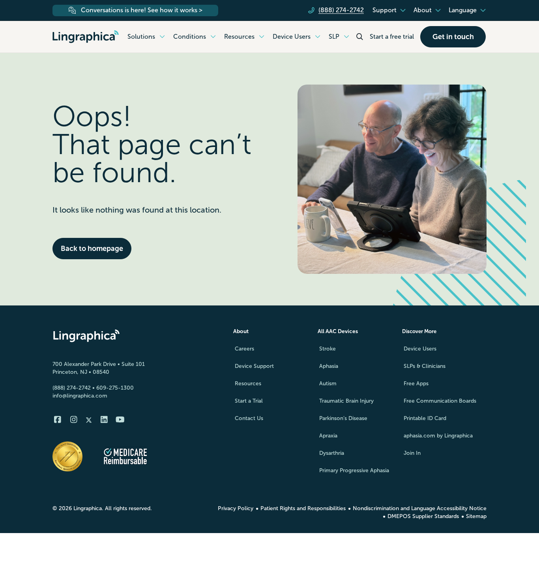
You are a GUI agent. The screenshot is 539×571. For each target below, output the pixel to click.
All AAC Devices (338, 331)
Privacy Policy (235, 508)
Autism (328, 383)
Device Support (254, 366)
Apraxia (328, 436)
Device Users (420, 349)
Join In (412, 453)
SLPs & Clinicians (424, 366)
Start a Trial (249, 401)
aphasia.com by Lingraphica (438, 436)
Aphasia (328, 366)
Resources (248, 383)
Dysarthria (331, 453)
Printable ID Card (425, 418)
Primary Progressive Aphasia (354, 470)
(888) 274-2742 (71, 388)
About (241, 331)
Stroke (327, 349)
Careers (244, 349)
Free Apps (416, 383)
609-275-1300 (115, 388)
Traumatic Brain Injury (346, 401)
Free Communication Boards (440, 401)
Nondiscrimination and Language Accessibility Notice (420, 508)
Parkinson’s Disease (343, 418)
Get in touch (453, 37)
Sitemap (476, 516)
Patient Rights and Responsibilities (303, 508)
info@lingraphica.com (79, 396)
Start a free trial (392, 36)
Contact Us (249, 418)
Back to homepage (92, 249)
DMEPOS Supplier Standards (423, 516)
